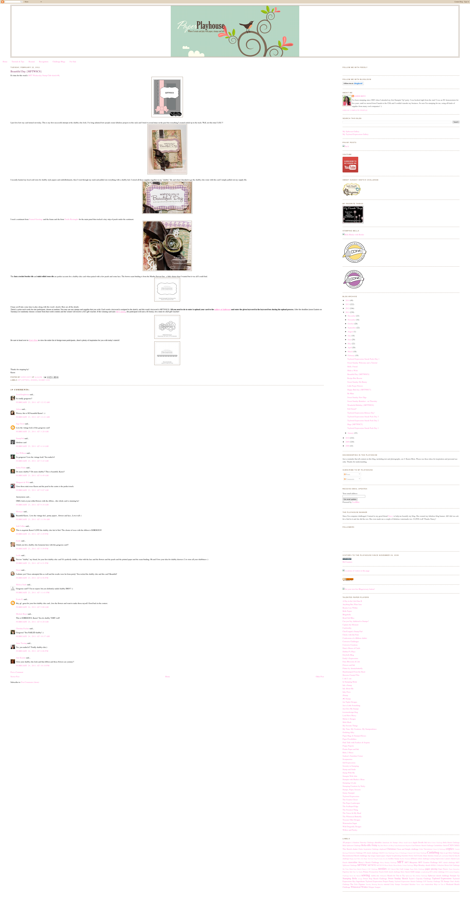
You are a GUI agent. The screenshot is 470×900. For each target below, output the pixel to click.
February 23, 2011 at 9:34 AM (32, 504)
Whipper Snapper (374, 887)
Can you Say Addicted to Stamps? (356, 621)
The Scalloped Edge (350, 806)
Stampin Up (454, 875)
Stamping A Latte (349, 782)
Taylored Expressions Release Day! (361, 412)
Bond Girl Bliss (348, 618)
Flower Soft (413, 855)
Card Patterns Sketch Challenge (422, 845)
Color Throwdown (425, 849)
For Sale (73, 61)
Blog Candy (394, 845)
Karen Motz (360, 96)
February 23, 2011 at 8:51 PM (32, 563)
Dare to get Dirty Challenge (449, 853)
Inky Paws (347, 692)
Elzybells (405, 855)
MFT (19, 380)
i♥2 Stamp (347, 698)
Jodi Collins (20, 526)
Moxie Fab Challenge (451, 865)
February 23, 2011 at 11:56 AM (33, 519)
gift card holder (443, 856)
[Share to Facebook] (55, 377)
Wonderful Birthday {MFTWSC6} (360, 405)
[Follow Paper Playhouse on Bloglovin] (353, 84)
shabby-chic (44, 380)
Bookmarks (401, 845)
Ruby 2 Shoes (348, 752)
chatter (355, 849)
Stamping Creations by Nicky (354, 786)
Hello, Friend (352, 366)
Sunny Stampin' (349, 792)
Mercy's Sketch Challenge (368, 862)
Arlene (18, 409)
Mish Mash (347, 722)
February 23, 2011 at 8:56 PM (32, 577)
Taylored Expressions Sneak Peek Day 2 (363, 420)
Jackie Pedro (21, 467)
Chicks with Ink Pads (351, 634)
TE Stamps (445, 881)
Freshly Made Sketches (425, 855)
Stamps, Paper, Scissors (352, 789)
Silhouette (383, 876)
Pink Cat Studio (358, 872)
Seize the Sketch (355, 876)
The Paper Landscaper (351, 803)
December (352, 315)
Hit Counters (347, 562)
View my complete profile (355, 110)
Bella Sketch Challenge (451, 842)
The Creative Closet (350, 799)
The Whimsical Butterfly (352, 816)
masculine (352, 862)
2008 (348, 445)
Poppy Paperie (348, 745)
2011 (348, 312)
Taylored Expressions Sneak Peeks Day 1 (363, 359)
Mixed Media (388, 865)
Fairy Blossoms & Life (351, 661)
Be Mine (350, 393)
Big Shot (380, 845)
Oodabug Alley (348, 732)
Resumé (32, 61)
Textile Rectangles (71, 219)
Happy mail (353, 859)
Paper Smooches (454, 869)
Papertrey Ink (347, 872)
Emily (18, 540)
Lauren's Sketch (450, 858)
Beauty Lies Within (350, 607)
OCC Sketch (392, 869)
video (422, 884)
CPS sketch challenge (370, 853)
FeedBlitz (355, 502)
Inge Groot (20, 423)
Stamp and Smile (349, 769)
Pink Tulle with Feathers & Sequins (356, 742)
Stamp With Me (349, 772)
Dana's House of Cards (351, 648)
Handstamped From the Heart (354, 671)
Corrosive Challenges (351, 641)
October (351, 323)
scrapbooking (425, 872)
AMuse (401, 843)
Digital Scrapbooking (393, 855)
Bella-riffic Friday (369, 845)
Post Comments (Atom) (30, 682)
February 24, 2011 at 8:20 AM (32, 621)
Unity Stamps (395, 884)
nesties (382, 868)
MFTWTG (372, 865)
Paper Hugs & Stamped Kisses (354, 735)
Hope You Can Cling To (371, 859)
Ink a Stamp (347, 685)
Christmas (391, 848)
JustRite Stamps (393, 858)
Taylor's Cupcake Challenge (420, 878)
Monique (19, 511)
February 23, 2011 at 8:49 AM (32, 475)
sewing (34, 380)
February (351, 355)
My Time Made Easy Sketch (352, 869)
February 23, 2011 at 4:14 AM (32, 446)
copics (450, 848)
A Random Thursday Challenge (362, 842)
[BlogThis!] (50, 377)
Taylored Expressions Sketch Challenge (408, 881)
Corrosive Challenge (355, 853)
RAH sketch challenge (392, 872)
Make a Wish (352, 370)
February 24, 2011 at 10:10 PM (33, 665)
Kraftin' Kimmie (405, 859)
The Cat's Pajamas (357, 884)
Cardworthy (347, 628)
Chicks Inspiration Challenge (368, 849)
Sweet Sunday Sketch (398, 878)
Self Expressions (349, 762)
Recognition (43, 61)
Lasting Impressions (437, 858)
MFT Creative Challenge (428, 862)
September (352, 327)
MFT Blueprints (411, 862)
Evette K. (19, 599)
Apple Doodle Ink (420, 842)
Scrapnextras (347, 759)
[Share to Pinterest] (57, 377)
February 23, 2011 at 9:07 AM (32, 490)
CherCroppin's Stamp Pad (352, 631)
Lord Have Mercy (349, 715)
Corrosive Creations (350, 644)
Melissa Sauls (21, 584)
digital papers (381, 855)
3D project (347, 842)
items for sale (383, 859)
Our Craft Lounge (402, 869)
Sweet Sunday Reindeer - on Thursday (362, 401)
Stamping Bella (350, 878)
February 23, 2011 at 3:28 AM (32, 431)
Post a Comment (17, 672)
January (351, 433)
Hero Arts (360, 859)
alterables (378, 842)
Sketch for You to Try (396, 875)
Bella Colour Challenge (435, 843)
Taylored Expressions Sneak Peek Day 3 (363, 416)
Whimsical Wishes (359, 886)
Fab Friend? (352, 408)
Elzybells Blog (348, 655)
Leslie (18, 555)
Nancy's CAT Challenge (369, 869)
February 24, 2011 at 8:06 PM (32, 651)
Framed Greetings (36, 219)
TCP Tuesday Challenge (431, 881)
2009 (348, 441)
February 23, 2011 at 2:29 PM (32, 534)
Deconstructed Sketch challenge (355, 855)
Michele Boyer (21, 614)
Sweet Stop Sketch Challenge (375, 878)
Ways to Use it (439, 884)
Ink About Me (348, 688)
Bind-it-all (387, 845)
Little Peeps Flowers (355, 385)
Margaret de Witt (22, 482)
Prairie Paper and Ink (351, 749)
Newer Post (15, 676)
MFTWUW (380, 865)
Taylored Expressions (351, 796)
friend (436, 855)
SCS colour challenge (437, 872)
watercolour (429, 884)
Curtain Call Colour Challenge (417, 853)
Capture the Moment (350, 624)
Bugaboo (408, 845)
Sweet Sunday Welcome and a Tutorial (362, 362)
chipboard (382, 849)
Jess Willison (21, 453)
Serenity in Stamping (351, 766)
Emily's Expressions (350, 658)
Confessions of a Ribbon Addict (355, 638)
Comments (350, 479)
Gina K (451, 855)
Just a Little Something (351, 705)
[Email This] (48, 377)
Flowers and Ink (349, 665)
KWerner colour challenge (420, 858)
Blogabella (347, 614)
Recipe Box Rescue (354, 378)
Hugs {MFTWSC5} (355, 424)
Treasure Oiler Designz (351, 819)
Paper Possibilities (350, 739)
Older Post (320, 676)
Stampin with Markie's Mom (353, 779)
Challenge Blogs (59, 61)
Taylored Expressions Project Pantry (379, 881)
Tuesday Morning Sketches (374, 884)
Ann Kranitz (20, 657)
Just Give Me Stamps (351, 708)
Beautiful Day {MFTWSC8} (358, 374)
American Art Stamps (390, 842)
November (352, 319)
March (350, 351)
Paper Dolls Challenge (417, 869)
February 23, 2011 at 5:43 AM (32, 460)
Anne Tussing (21, 643)
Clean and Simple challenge (407, 849)
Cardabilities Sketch (441, 845)
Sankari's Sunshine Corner (353, 756)
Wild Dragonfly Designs (352, 826)
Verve (418, 884)
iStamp (345, 695)
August (351, 331)
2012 (348, 308)
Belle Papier (347, 611)
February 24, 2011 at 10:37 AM (33, 636)
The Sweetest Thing (350, 809)
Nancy (390, 516)
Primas (365, 871)
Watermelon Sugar (350, 823)
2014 (348, 300)
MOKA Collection (437, 865)
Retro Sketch (405, 872)
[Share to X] (53, 377)
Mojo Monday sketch (422, 865)
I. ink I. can (347, 678)
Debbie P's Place (349, 651)
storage (360, 879)
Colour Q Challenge (439, 849)
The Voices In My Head (352, 813)
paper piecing (431, 868)
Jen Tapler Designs (350, 702)
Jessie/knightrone (22, 394)
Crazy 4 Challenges (401, 853)
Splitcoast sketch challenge (438, 875)
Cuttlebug (433, 852)
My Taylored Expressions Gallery (356, 134)
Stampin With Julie (350, 776)
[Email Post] (45, 377)
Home (5, 61)
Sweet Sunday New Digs (356, 397)
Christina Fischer (22, 628)
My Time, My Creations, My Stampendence (360, 729)
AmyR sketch (408, 843)
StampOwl (20, 438)
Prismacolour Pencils (376, 872)
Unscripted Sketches (408, 884)
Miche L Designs (349, 718)
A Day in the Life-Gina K (352, 601)
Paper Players (443, 869)
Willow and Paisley (350, 830)
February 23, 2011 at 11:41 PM (33, 592)
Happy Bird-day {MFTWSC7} (359, 389)
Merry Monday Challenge (388, 862)
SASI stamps (415, 871)
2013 (348, 304)
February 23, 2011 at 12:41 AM (33, 417)
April (350, 347)
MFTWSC (26, 380)
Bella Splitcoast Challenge (352, 845)
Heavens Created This (351, 675)
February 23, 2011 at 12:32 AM (33, 402)
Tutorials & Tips (18, 61)
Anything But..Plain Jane (352, 604)
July (349, 335)
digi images (372, 855)
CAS (450, 845)
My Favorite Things (350, 725)
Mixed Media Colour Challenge (403, 865)
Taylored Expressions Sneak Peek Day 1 (363, 428)
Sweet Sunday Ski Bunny (357, 382)
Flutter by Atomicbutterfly (353, 668)
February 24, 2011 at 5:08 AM (32, 607)
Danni (18, 570)
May (350, 343)
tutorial (386, 884)
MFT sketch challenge (447, 862)
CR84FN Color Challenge (387, 853)
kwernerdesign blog (350, 712)
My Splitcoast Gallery (351, 131)
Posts (348, 474)
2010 (348, 437)
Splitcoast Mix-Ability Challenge (416, 876)
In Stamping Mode (350, 681)
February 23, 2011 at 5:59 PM (32, 548)
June (350, 339)
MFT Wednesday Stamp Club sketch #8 (43, 75)
